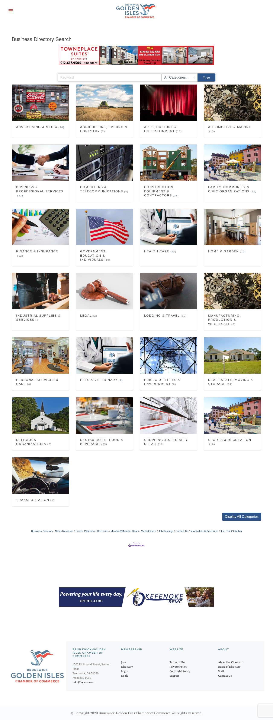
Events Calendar (85, 531)
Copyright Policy (180, 671)
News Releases (64, 531)
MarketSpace (148, 531)
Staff (221, 671)
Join (123, 662)
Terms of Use (178, 662)
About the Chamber (230, 662)
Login (124, 671)
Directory (127, 667)
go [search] (208, 77)
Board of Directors (229, 667)
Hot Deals (103, 531)
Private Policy (178, 667)
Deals (124, 676)
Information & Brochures (204, 531)
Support (174, 676)
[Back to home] (136, 10)
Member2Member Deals (125, 531)
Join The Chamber (231, 531)
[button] (11, 10)
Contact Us (182, 531)
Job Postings (165, 531)
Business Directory (42, 531)
